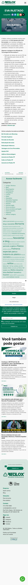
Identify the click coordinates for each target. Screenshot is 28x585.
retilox (10, 263)
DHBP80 (4, 230)
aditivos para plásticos (19, 221)
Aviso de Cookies (8, 304)
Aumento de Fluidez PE (8, 163)
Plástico (20, 246)
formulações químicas (7, 233)
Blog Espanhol (10, 189)
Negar (14, 297)
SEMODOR (12, 275)
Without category (11, 214)
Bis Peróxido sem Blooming (9, 134)
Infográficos (9, 192)
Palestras (8, 212)
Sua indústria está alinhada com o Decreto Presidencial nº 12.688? (12, 400)
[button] (26, 280)
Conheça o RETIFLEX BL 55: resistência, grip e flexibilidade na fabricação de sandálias (12, 363)
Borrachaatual (5, 226)
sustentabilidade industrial (12, 277)
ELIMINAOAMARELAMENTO (16, 231)
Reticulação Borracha (7, 142)
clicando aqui (11, 125)
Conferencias (9, 191)
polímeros (9, 249)
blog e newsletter (9, 224)
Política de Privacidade (17, 304)
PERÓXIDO (5, 244)
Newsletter (9, 198)
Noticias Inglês (10, 205)
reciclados (7, 257)
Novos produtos (10, 207)
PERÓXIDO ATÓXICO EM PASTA (13, 244)
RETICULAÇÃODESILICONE (16, 257)
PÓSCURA (23, 254)
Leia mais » (3, 381)
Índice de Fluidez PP (7, 160)
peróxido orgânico (10, 246)
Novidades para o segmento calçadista (17, 241)
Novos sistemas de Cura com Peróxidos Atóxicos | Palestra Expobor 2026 (13, 436)
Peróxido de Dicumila (7, 140)
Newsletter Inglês (11, 202)
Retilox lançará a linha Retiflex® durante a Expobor (13, 272)
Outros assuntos (10, 211)
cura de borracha (20, 228)
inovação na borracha (15, 235)
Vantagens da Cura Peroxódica (10, 148)
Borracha (19, 223)
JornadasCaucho (9, 238)
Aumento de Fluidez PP (8, 157)
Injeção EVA (5, 151)
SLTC (15, 275)
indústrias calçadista (7, 235)
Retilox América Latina (18, 263)
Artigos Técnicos (11, 185)
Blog (7, 187)
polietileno (5, 249)
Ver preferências (14, 301)
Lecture (8, 194)
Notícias (8, 203)
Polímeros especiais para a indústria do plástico (12, 251)
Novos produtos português (13, 209)
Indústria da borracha (18, 233)
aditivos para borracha (8, 221)
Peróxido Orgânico (6, 137)
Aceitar (14, 293)
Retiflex (23, 257)
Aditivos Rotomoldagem (8, 154)
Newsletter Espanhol (12, 200)
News (7, 196)
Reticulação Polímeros (7, 145)
